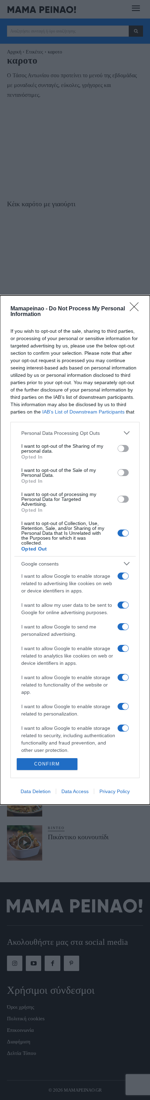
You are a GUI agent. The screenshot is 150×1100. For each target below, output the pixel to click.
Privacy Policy (114, 791)
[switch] (123, 448)
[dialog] (75, 549)
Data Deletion (36, 791)
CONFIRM (47, 764)
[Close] (136, 309)
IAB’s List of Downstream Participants (83, 412)
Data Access (75, 791)
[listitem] (75, 433)
